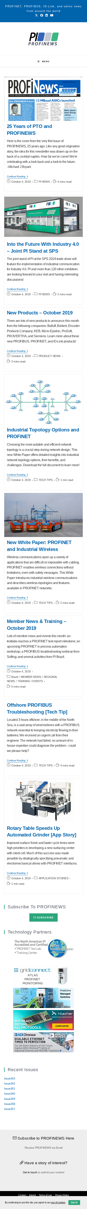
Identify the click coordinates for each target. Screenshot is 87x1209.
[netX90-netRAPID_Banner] (43, 1019)
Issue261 (9, 1088)
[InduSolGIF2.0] (43, 997)
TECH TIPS (46, 480)
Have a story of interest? (45, 1163)
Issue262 (9, 1083)
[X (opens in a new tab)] (36, 15)
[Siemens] (43, 948)
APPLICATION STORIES (53, 878)
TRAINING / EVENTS (30, 681)
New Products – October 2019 (40, 312)
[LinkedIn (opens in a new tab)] (46, 15)
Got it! (74, 1202)
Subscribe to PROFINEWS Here (45, 1138)
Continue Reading (17, 177)
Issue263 (9, 1078)
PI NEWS (44, 181)
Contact (22, 1195)
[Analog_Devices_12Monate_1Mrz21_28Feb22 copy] (43, 1042)
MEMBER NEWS (31, 676)
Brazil (14, 676)
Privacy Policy (62, 1195)
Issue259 (9, 1098)
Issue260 (9, 1093)
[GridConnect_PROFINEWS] (43, 975)
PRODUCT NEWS (49, 356)
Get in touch (30, 1172)
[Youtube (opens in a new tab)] (51, 15)
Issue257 (9, 1109)
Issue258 (9, 1103)
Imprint (32, 1195)
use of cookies (58, 1202)
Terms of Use (45, 1195)
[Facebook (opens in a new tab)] (41, 15)
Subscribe (45, 917)
